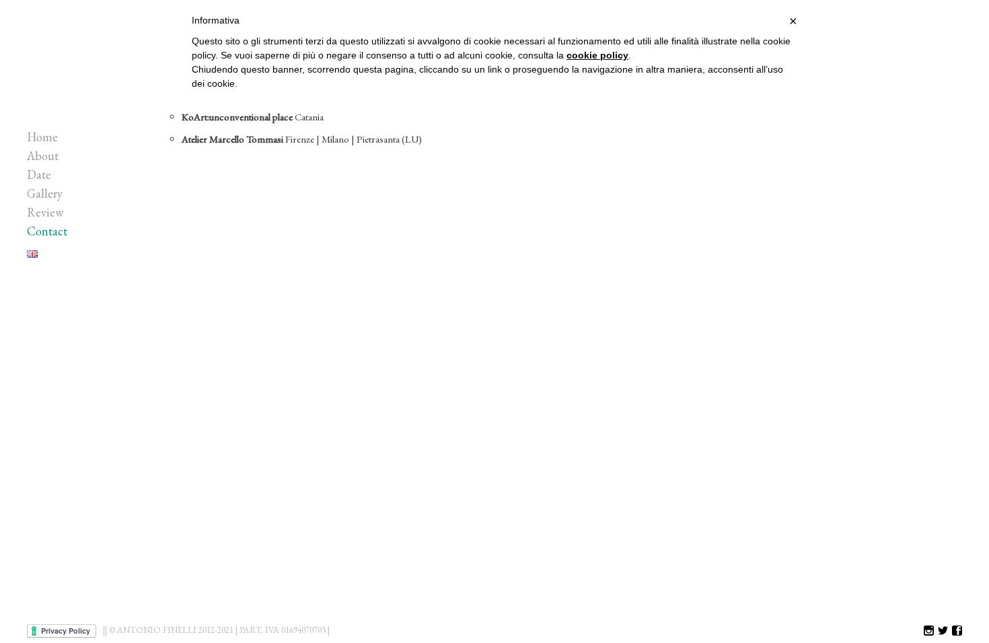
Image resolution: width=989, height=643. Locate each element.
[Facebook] (957, 631)
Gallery (45, 193)
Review (45, 212)
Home (42, 137)
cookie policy (597, 55)
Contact (47, 231)
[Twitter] (943, 631)
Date (39, 174)
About (43, 155)
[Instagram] (929, 631)
